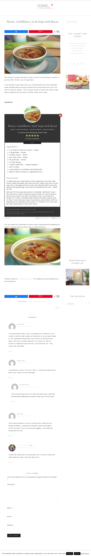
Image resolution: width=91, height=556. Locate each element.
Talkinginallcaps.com (25, 279)
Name (10, 508)
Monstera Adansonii (77, 53)
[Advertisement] (77, 159)
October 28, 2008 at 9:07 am (26, 326)
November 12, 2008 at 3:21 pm (26, 416)
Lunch (35, 301)
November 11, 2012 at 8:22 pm (26, 447)
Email (9, 516)
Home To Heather (45, 8)
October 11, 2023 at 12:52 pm (29, 386)
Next (56, 307)
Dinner (29, 301)
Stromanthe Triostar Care (77, 43)
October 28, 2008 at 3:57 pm (26, 362)
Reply (10, 351)
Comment (11, 484)
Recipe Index (42, 301)
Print (32, 142)
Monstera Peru (77, 51)
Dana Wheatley (23, 445)
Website (10, 525)
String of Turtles (77, 48)
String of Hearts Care (77, 46)
